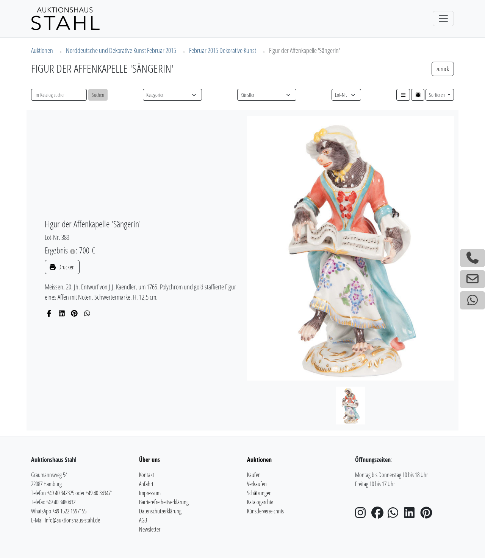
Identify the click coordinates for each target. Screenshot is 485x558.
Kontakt (146, 475)
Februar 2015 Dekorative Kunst (222, 50)
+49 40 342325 (60, 493)
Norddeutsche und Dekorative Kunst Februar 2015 (121, 50)
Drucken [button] (66, 267)
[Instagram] (362, 515)
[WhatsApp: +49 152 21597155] (472, 300)
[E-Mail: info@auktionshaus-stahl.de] (472, 279)
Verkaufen (257, 484)
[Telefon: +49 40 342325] (472, 258)
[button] (403, 95)
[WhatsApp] (87, 313)
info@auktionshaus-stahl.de (72, 520)
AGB (143, 520)
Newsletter (149, 529)
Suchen (98, 94)
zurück (442, 69)
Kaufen (254, 475)
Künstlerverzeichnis (265, 511)
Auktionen (42, 50)
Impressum (150, 493)
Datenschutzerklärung (160, 511)
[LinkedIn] (62, 313)
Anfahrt (146, 484)
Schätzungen (259, 493)
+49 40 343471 (99, 493)
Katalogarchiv (260, 502)
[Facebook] (49, 313)
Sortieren (437, 94)
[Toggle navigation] (443, 18)
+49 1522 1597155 (69, 511)
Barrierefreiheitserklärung (164, 502)
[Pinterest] (74, 313)
